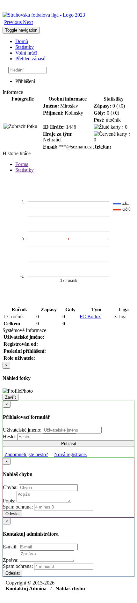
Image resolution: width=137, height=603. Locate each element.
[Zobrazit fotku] (20, 126)
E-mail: (11, 546)
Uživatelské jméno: (23, 430)
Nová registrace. (70, 454)
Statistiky (24, 47)
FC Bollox (90, 316)
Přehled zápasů (30, 58)
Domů (21, 41)
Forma (21, 164)
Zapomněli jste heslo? (26, 454)
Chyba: (11, 487)
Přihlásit (68, 443)
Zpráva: (11, 560)
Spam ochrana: (18, 506)
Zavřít (10, 397)
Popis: (10, 500)
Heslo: (10, 436)
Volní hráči (26, 53)
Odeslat (12, 513)
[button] (13, 22)
